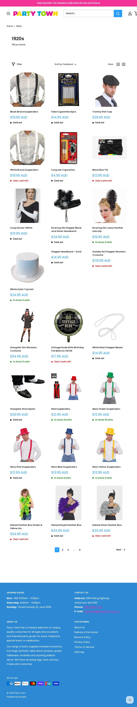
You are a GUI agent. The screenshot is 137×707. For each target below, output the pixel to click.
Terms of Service (84, 647)
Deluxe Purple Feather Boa (66, 525)
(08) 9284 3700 (93, 607)
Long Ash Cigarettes (63, 169)
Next (118, 549)
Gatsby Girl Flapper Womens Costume (108, 253)
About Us (79, 627)
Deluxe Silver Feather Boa (107, 525)
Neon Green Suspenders (106, 408)
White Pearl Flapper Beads (107, 347)
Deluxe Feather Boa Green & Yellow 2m (26, 526)
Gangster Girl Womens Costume (23, 349)
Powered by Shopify (16, 696)
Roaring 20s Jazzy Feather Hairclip (107, 229)
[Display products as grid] (118, 64)
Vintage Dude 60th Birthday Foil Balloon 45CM (67, 349)
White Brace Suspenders (24, 169)
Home (10, 26)
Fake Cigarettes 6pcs (63, 111)
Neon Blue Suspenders (64, 466)
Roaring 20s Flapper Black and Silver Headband (66, 229)
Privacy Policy (82, 642)
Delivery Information (86, 632)
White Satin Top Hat (22, 289)
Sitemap (79, 652)
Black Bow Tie (100, 169)
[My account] (130, 13)
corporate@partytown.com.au (101, 611)
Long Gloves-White (21, 227)
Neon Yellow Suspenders (106, 466)
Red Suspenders (60, 408)
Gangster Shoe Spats (22, 408)
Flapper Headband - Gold (66, 251)
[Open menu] (8, 13)
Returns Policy (82, 637)
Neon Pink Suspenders (23, 466)
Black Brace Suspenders (24, 111)
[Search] (118, 13)
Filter (19, 64)
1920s (19, 26)
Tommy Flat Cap (102, 111)
